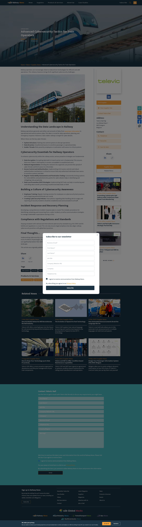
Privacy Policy (71, 283)
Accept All (106, 524)
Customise (115, 524)
